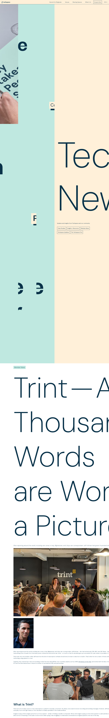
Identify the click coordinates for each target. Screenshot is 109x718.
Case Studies (61, 228)
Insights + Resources (73, 228)
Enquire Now (97, 2)
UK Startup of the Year (85, 661)
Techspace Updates (63, 232)
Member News (85, 228)
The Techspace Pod (76, 232)
